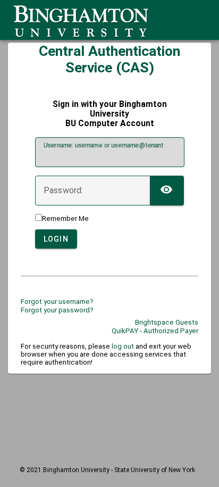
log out (123, 346)
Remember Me (65, 218)
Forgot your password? (57, 310)
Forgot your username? (57, 302)
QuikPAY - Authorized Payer (155, 331)
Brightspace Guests (166, 322)
